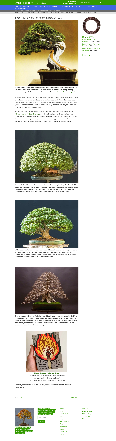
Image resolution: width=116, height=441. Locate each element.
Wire (38, 13)
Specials (78, 13)
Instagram (18, 429)
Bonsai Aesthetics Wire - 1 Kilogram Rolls (90, 40)
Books (17, 13)
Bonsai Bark (87, 13)
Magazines (44, 13)
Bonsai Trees (31, 13)
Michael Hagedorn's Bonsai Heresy (27, 114)
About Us (85, 409)
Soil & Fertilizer (54, 13)
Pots (62, 13)
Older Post (19, 397)
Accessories (70, 13)
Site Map (85, 419)
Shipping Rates (87, 411)
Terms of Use (86, 416)
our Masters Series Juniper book (66, 92)
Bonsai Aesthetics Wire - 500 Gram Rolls (91, 45)
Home (95, 13)
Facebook (25, 427)
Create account (72, 3)
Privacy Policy (86, 414)
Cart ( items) (73, 1)
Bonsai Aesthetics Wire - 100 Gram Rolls (91, 49)
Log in (65, 3)
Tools (23, 13)
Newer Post (74, 397)
